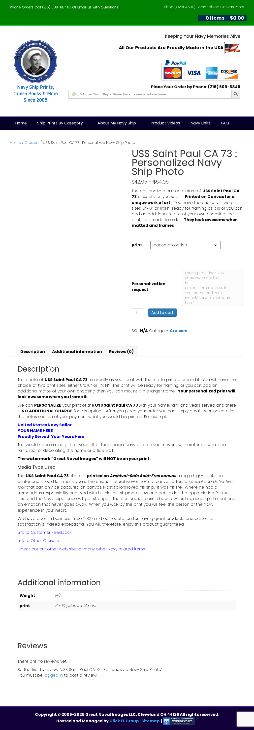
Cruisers (32, 142)
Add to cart (162, 312)
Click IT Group (124, 721)
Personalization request (148, 286)
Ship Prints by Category (60, 123)
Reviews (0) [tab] (121, 351)
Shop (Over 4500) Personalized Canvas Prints (204, 6)
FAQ (225, 123)
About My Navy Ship (116, 123)
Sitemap (150, 721)
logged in (53, 675)
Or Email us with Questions (95, 7)
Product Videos (165, 123)
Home (21, 123)
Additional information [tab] (77, 351)
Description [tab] (32, 351)
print (137, 245)
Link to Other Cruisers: (38, 540)
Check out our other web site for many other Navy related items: (81, 549)
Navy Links (200, 123)
